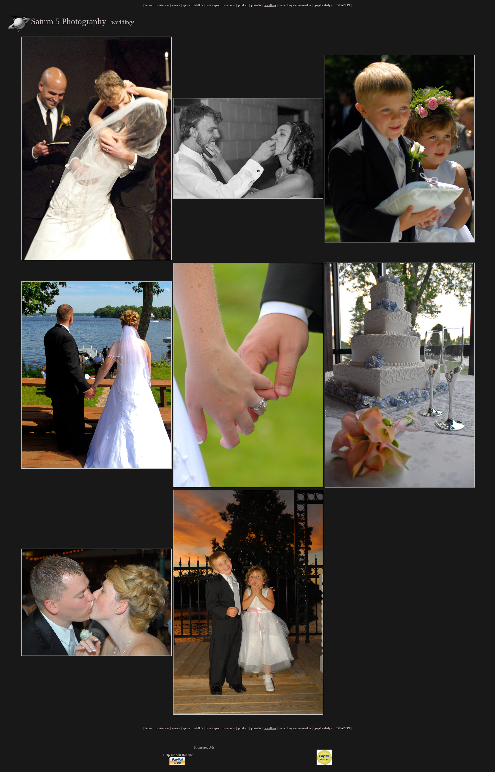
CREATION (343, 5)
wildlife (198, 5)
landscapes (213, 5)
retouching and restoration (295, 5)
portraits (256, 5)
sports (186, 5)
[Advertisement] (254, 757)
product (243, 5)
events (176, 5)
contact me (162, 5)
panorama (229, 5)
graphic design (323, 5)
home (148, 5)
